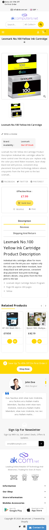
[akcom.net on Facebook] (24, 527)
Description (24, 220)
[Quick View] (15, 341)
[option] (16, 110)
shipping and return (24, 233)
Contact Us (37, 527)
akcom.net (26, 518)
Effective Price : (24, 191)
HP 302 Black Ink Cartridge (14, 328)
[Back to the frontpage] (24, 42)
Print (33, 209)
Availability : (8, 145)
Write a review (10, 134)
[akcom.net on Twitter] (20, 527)
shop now (24, 369)
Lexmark (25, 141)
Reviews (24, 227)
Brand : (6, 141)
